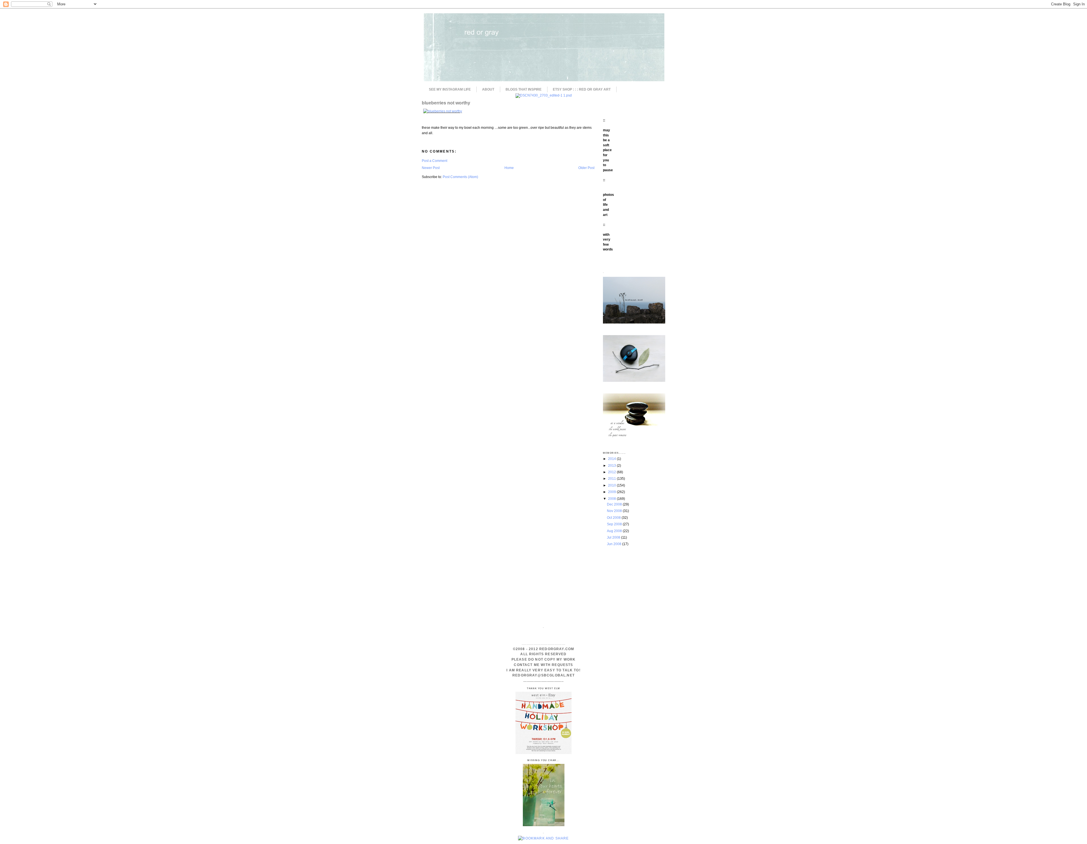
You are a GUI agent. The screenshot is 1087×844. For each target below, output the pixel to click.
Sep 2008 (615, 524)
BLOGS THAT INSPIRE (524, 89)
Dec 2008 (615, 504)
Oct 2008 (614, 517)
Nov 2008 (615, 511)
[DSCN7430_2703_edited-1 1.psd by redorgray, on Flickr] (543, 95)
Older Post (586, 168)
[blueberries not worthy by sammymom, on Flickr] (442, 111)
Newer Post (431, 168)
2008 (612, 498)
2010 (612, 485)
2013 (612, 465)
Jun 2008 (614, 544)
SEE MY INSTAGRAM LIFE (450, 89)
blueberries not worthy (446, 102)
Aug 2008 (615, 531)
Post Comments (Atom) (460, 177)
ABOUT (488, 89)
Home (509, 168)
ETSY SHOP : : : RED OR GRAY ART (582, 89)
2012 (612, 472)
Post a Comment (434, 160)
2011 (612, 478)
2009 (612, 492)
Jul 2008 (614, 537)
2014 (612, 458)
